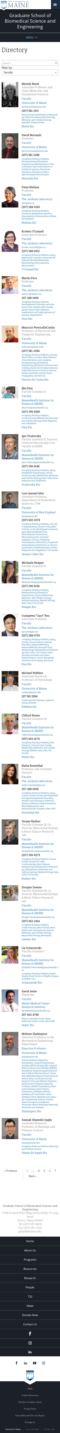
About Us (30, 1250)
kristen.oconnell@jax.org (34, 247)
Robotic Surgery (45, 1099)
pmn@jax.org (28, 203)
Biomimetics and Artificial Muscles (39, 1072)
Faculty (26, 98)
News (30, 1306)
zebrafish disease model (33, 122)
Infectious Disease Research (43, 803)
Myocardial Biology (31, 935)
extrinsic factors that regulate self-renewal (38, 305)
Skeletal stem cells (38, 750)
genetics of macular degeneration (38, 313)
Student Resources (30, 1395)
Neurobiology (28, 262)
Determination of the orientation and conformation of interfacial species (38, 167)
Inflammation (31, 869)
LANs (24, 370)
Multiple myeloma (30, 600)
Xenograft (48, 660)
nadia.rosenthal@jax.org (33, 785)
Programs (30, 1259)
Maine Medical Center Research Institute (36, 1005)
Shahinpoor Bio (31, 1111)
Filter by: (7, 68)
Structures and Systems (33, 1107)
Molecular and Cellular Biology (36, 119)
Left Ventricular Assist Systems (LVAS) (37, 1095)
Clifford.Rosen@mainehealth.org (37, 734)
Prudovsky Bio (31, 484)
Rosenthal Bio (30, 812)
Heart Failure (43, 927)
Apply (30, 1388)
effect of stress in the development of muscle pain (40, 529)
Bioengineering (29, 161)
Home (30, 1241)
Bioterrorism (52, 365)
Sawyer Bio (29, 939)
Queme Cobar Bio (33, 554)
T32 (30, 1296)
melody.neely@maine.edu (34, 106)
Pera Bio (27, 318)
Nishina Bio (29, 222)
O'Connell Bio (30, 269)
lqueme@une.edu (30, 516)
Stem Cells (47, 478)
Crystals (26, 367)
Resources (30, 1269)
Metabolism (42, 260)
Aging (52, 255)
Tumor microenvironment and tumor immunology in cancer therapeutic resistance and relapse (38, 656)
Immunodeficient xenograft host (37, 647)
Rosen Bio (28, 757)
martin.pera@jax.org (31, 294)
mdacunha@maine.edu (33, 346)
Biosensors (39, 365)
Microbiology (48, 117)
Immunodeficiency (40, 644)
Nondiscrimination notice (30, 1402)
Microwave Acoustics (38, 370)
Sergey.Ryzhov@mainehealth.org (37, 851)
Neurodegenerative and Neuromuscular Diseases (33, 807)
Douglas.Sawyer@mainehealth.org (38, 917)
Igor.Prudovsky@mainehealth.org (38, 462)
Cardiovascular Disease (33, 700)
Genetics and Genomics (33, 800)
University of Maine (34, 103)
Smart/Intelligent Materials (45, 1104)
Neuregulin (46, 935)
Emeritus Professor (34, 1048)
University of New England (39, 512)
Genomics (36, 172)
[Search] (56, 63)
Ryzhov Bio (29, 878)
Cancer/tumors (36, 642)
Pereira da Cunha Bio (35, 379)
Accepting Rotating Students (35, 158)
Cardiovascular (29, 418)
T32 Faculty (52, 550)
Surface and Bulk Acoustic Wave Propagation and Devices (37, 374)
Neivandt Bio (30, 178)
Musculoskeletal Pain (37, 531)
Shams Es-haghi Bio (34, 1152)
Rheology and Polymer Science (40, 1147)
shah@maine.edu (30, 1056)
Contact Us (30, 1324)
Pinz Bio (27, 427)
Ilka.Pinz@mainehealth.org (35, 407)
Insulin (48, 745)
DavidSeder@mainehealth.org (36, 1010)
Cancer (49, 472)
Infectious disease (33, 117)
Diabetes (32, 702)
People (30, 1287)
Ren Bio (27, 664)
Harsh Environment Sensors (43, 367)
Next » (32, 1176)
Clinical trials (37, 745)
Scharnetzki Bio (32, 982)
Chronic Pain (44, 526)
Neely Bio (28, 126)
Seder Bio (28, 1025)
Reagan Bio (29, 607)
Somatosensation (42, 547)
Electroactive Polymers (33, 1083)
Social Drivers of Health (39, 976)
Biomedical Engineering (33, 472)
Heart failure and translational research (38, 928)
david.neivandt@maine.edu (35, 151)
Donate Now (30, 1315)
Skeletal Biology (47, 600)
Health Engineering (40, 1086)
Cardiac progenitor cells (33, 861)
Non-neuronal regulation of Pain (35, 538)
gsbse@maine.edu (30, 1231)
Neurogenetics (28, 216)
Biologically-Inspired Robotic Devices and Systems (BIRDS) (39, 1066)
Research (30, 1278)
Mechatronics (43, 1096)
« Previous (10, 1171)
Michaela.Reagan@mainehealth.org (39, 582)
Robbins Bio (29, 706)
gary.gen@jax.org (30, 631)
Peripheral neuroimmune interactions (36, 541)
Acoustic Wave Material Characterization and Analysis (39, 358)
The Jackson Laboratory (37, 199)
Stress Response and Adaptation (40, 479)
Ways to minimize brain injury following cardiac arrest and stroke (38, 1020)
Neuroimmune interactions (34, 534)
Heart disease (43, 864)
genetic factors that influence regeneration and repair (35, 311)
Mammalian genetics (42, 213)
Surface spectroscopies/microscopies (35, 173)
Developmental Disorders (33, 304)
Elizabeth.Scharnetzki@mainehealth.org (40, 968)
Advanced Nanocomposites (35, 1060)
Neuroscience (42, 216)
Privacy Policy (30, 1408)
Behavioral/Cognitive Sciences (36, 257)
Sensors (52, 370)
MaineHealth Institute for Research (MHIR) (38, 402)
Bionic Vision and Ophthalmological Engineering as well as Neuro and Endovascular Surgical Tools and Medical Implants (40, 1077)
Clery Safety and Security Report (30, 1415)
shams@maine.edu (31, 1142)
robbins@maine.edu (31, 692)
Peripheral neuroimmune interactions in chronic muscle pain (40, 545)
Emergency (30, 1422)
